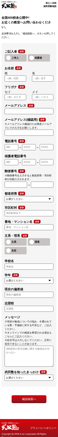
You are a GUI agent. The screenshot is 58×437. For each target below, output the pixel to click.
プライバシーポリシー (43, 428)
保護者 (38, 57)
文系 (13, 242)
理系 (37, 242)
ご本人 (15, 57)
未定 (13, 250)
